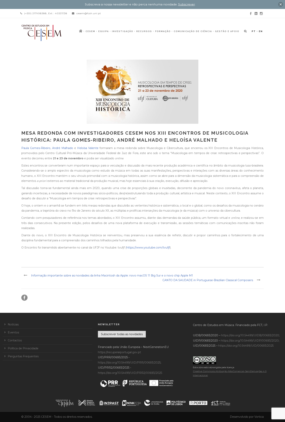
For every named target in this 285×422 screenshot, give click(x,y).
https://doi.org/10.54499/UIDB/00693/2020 (250, 335)
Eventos (13, 332)
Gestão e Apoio (227, 31)
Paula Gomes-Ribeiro (35, 148)
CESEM (90, 31)
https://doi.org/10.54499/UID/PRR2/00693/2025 (130, 373)
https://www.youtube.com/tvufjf (148, 247)
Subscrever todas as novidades (122, 334)
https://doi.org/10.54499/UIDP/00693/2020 (250, 340)
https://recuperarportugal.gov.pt (119, 352)
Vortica (259, 417)
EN (261, 31)
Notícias (13, 324)
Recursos (144, 31)
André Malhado (62, 148)
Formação (163, 31)
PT (254, 31)
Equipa (103, 31)
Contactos (15, 340)
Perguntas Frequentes (23, 356)
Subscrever (186, 4)
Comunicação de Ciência (193, 31)
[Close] (280, 4)
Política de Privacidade (23, 348)
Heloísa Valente (87, 148)
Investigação (122, 31)
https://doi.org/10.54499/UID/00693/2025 (246, 345)
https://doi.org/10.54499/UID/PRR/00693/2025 (129, 362)
